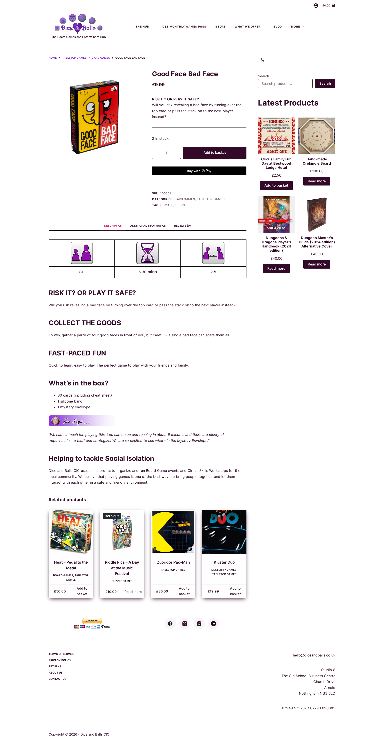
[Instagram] (199, 623)
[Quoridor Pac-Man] (173, 532)
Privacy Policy (60, 660)
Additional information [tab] (148, 225)
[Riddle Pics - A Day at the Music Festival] (122, 532)
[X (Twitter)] (184, 623)
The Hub (142, 26)
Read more (133, 592)
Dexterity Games (223, 569)
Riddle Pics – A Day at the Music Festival (122, 568)
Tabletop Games (211, 199)
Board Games (63, 575)
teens (180, 205)
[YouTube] (213, 623)
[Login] (316, 5)
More (295, 26)
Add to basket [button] (82, 591)
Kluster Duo (224, 562)
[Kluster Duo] (224, 532)
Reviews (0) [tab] (182, 225)
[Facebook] (170, 623)
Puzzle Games (122, 581)
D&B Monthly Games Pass (184, 26)
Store (220, 26)
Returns (55, 666)
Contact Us (324, 26)
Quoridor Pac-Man (173, 562)
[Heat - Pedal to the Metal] (71, 532)
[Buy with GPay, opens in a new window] (199, 170)
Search (263, 76)
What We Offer (247, 26)
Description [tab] (113, 225)
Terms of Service (61, 654)
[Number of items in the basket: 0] (262, 59)
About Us (56, 672)
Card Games (184, 199)
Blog (278, 26)
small (168, 205)
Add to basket (215, 152)
